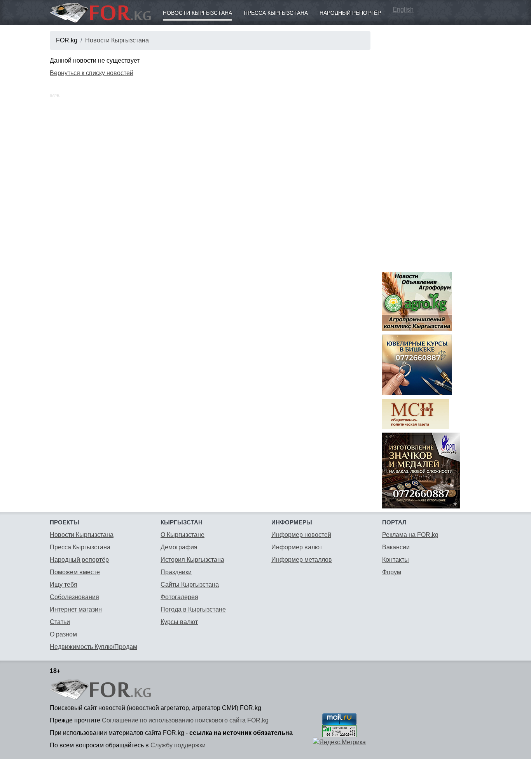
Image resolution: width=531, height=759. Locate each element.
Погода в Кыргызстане (193, 609)
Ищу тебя (63, 584)
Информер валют (296, 547)
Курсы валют (179, 622)
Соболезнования (74, 597)
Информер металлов (301, 559)
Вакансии (396, 547)
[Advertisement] (431, 148)
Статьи (60, 622)
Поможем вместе (75, 572)
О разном (63, 634)
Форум (391, 572)
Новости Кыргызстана (197, 13)
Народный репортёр (350, 13)
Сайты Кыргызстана (190, 584)
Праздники (176, 572)
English (403, 9)
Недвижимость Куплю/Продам (93, 646)
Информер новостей (301, 534)
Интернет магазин (76, 609)
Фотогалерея (179, 597)
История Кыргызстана (192, 559)
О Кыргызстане (182, 534)
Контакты (395, 559)
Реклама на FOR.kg (410, 534)
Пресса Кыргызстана (276, 13)
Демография (179, 547)
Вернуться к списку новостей (91, 73)
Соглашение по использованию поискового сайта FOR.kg (185, 720)
